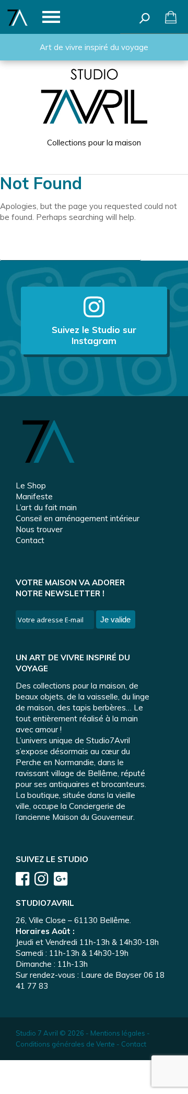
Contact (30, 540)
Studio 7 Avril (37, 1033)
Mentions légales (117, 1033)
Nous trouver (39, 529)
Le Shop (31, 485)
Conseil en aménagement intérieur (77, 518)
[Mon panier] (171, 17)
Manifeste (34, 496)
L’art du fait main (46, 507)
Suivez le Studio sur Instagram (94, 335)
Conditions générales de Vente (65, 1044)
